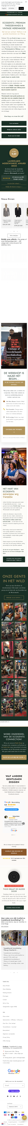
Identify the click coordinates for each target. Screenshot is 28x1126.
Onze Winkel (6, 986)
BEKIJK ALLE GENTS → (14, 598)
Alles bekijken (14, 235)
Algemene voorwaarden (9, 1034)
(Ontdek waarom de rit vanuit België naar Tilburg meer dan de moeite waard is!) (13, 87)
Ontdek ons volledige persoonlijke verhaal (14, 559)
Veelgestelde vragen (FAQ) (10, 1006)
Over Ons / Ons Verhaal (9, 1023)
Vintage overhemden (20, 264)
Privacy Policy (6, 1037)
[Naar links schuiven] (10, 231)
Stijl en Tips (6, 1003)
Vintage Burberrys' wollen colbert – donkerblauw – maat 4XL (18, 222)
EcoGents (13, 1120)
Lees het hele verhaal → (14, 183)
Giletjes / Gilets (5, 302)
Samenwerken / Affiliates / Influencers (13, 1020)
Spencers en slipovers (7, 319)
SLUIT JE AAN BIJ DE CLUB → (14, 757)
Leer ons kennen (14, 123)
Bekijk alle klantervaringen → (14, 187)
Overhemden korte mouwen (6, 283)
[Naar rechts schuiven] (17, 231)
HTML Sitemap (6, 1041)
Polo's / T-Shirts (18, 282)
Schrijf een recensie (11, 809)
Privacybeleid (21, 1122)
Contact (5, 999)
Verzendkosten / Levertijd (9, 1027)
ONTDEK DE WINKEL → (14, 430)
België (11, 85)
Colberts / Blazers (19, 302)
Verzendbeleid (20, 1124)
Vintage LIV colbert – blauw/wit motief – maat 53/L (7, 221)
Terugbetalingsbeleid (12, 1122)
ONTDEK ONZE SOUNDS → (14, 907)
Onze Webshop (7, 989)
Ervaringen (5, 996)
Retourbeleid (6, 1030)
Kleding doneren (7, 992)
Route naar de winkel (14, 136)
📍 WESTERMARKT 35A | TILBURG (14, 12)
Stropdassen (17, 319)
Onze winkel (6, 1016)
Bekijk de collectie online (14, 129)
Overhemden (4, 264)
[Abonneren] (22, 1085)
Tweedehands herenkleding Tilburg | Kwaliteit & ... (12, 949)
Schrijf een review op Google (14, 852)
